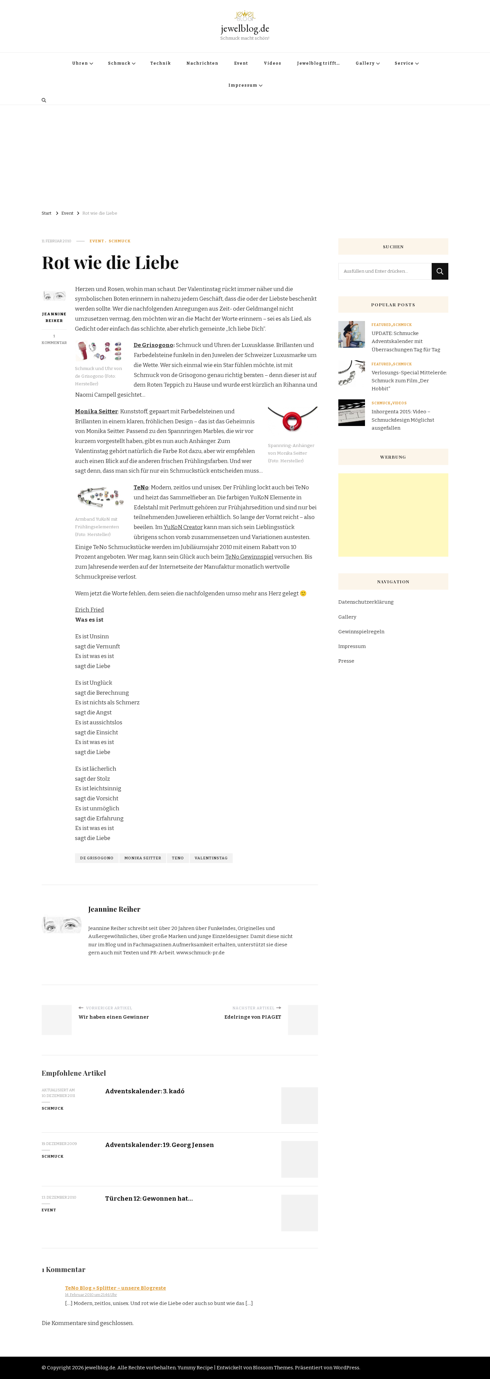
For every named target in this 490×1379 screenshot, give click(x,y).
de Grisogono (97, 858)
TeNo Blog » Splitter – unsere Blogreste (115, 1288)
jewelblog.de (245, 28)
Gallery (365, 63)
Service (404, 63)
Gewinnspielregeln (361, 632)
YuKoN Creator (183, 527)
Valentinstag (211, 858)
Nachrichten (202, 63)
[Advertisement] (245, 155)
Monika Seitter (142, 858)
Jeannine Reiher (54, 317)
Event (241, 63)
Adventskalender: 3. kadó (144, 1091)
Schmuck (119, 63)
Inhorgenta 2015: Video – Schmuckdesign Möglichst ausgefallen (403, 420)
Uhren (80, 63)
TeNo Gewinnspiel (249, 556)
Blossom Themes (273, 1368)
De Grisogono (153, 345)
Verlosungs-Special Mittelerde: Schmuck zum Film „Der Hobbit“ (409, 381)
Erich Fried (89, 609)
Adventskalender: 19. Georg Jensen (159, 1145)
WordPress (346, 1368)
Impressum (242, 85)
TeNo (178, 858)
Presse (346, 661)
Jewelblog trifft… (318, 63)
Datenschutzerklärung (366, 602)
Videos (272, 63)
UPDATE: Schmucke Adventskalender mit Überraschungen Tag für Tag (406, 341)
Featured (381, 325)
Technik (160, 63)
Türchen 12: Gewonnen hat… (149, 1198)
